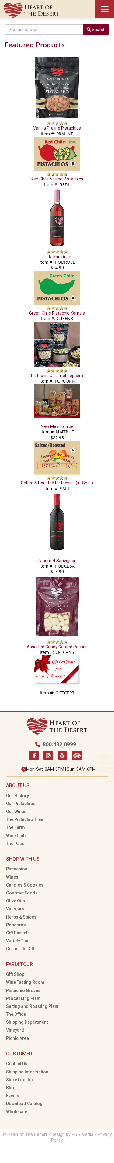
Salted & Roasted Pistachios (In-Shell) (57, 482)
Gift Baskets (18, 932)
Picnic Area (17, 1038)
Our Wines (16, 811)
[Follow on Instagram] (48, 755)
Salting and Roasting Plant (32, 1006)
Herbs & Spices (21, 917)
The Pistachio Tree (24, 819)
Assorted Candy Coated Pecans (57, 646)
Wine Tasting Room (25, 982)
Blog (11, 1087)
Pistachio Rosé (57, 256)
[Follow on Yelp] (62, 755)
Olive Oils (15, 900)
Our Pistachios (21, 803)
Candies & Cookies (24, 885)
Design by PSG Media (72, 1134)
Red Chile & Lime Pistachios (57, 179)
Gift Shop (15, 974)
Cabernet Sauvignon (57, 560)
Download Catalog (24, 1103)
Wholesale (16, 1111)
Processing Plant (23, 998)
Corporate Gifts (21, 948)
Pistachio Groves (23, 990)
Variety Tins (17, 940)
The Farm (15, 827)
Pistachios (16, 868)
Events (12, 1095)
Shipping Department (27, 1022)
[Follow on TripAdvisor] (77, 755)
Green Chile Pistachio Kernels (57, 313)
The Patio (15, 843)
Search (98, 29)
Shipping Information (27, 1071)
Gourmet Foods (22, 892)
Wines (12, 877)
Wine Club (16, 835)
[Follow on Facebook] (34, 755)
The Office (16, 1014)
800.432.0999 (59, 744)
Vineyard (15, 1030)
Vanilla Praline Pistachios (57, 128)
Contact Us (16, 1063)
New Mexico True (57, 426)
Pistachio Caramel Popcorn (57, 375)
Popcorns (16, 924)
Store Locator (19, 1079)
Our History (17, 795)
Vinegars (15, 908)
